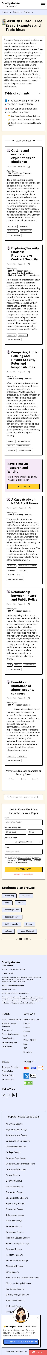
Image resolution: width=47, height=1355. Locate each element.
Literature (28, 1052)
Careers (27, 1027)
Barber (20, 902)
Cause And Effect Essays (18, 1141)
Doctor (29, 924)
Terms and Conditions (10, 1067)
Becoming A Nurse (12, 917)
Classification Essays (16, 1146)
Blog (25, 1044)
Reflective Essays (14, 1255)
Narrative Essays (14, 1220)
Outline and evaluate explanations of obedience (23, 156)
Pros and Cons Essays (16, 1351)
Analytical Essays (14, 1124)
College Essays (13, 1152)
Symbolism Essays (15, 1289)
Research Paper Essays (17, 1260)
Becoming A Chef (12, 910)
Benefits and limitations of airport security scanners (22, 687)
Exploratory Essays (15, 1203)
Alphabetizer (7, 1030)
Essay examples (23, 141)
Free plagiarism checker (11, 1019)
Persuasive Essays (15, 1232)
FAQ (25, 1036)
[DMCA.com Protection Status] (28, 1082)
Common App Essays (16, 1158)
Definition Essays (14, 1180)
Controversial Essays (16, 1169)
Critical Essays (13, 1175)
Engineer (8, 931)
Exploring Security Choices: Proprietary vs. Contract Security (25, 253)
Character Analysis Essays (18, 1283)
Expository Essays (14, 1209)
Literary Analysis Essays (17, 1294)
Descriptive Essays (15, 1186)
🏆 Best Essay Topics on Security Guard (24, 116)
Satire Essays (12, 1272)
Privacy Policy (7, 1071)
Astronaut (26, 895)
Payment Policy (8, 1079)
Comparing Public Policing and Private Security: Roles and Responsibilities (24, 359)
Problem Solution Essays (18, 1237)
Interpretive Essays (15, 1300)
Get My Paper (23, 486)
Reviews (27, 1032)
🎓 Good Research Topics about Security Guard (24, 124)
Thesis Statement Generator (9, 1024)
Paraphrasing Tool (9, 1042)
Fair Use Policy (8, 1075)
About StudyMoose (31, 1019)
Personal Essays (14, 1226)
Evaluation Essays (14, 1192)
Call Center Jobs (11, 924)
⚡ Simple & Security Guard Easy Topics (24, 119)
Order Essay (7, 1046)
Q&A (25, 1048)
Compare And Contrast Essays (20, 1163)
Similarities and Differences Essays (22, 1277)
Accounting (9, 895)
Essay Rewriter (8, 1038)
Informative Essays (15, 1215)
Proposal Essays (14, 1249)
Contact (27, 1023)
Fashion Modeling (27, 931)
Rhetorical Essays (14, 1266)
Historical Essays (14, 1306)
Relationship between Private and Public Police (24, 595)
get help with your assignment (21, 1342)
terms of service (24, 859)
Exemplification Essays (17, 1198)
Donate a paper (30, 1040)
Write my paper (23, 869)
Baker (7, 902)
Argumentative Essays (16, 1129)
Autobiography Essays (16, 1135)
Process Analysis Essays (17, 1243)
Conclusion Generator (11, 1034)
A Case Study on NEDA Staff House (25, 501)
